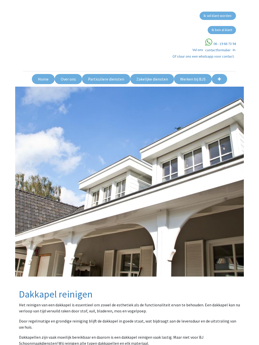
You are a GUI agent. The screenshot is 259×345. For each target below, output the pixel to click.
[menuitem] (43, 79)
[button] (219, 79)
